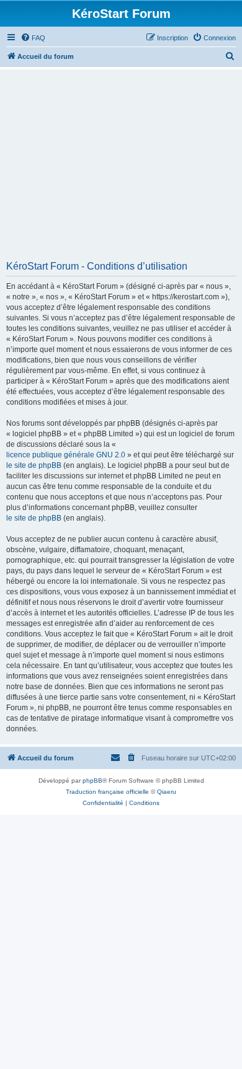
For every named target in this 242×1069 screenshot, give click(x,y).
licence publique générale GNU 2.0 (65, 455)
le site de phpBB (33, 465)
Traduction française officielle (107, 791)
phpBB (92, 780)
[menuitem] (32, 37)
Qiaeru (166, 791)
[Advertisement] (121, 169)
